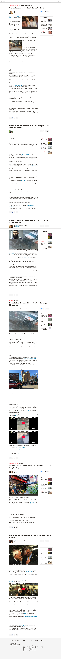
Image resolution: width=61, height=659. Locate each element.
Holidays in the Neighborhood (32, 650)
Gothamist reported (18, 415)
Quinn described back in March (28, 67)
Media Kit (42, 647)
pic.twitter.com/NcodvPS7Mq (20, 447)
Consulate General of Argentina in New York (30, 358)
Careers (42, 646)
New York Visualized (31, 644)
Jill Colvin (16, 11)
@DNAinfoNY (12, 451)
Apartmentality (31, 645)
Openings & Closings (31, 647)
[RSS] (35, 647)
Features (21, 1)
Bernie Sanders (25, 567)
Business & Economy (27, 5)
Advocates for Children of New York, (26, 154)
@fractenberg (17, 226)
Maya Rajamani (17, 540)
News (17, 1)
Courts (14, 217)
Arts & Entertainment (21, 5)
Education (14, 123)
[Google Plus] (35, 645)
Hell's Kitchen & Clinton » (44, 142)
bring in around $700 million (25, 599)
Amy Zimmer (17, 130)
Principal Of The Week (31, 648)
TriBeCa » (42, 318)
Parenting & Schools (25, 647)
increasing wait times (29, 571)
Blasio (10, 570)
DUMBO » (42, 138)
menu (15, 516)
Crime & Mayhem (18, 217)
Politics (32, 5)
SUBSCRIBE (37, 649)
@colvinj (16, 12)
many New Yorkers (19, 567)
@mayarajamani (17, 472)
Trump (25, 613)
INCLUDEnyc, (23, 180)
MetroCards (11, 581)
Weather (24, 652)
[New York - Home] (3, 1)
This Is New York (31, 649)
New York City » (43, 151)
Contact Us (42, 644)
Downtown (11, 123)
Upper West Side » (43, 23)
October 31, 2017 (19, 449)
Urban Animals (25, 651)
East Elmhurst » (43, 31)
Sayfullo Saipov (26, 257)
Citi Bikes (27, 410)
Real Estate (24, 649)
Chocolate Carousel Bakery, (18, 85)
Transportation (25, 650)
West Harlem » (43, 27)
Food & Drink (22, 463)
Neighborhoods (12, 1)
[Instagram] (35, 646)
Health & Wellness (25, 646)
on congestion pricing (22, 625)
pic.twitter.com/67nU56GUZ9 (28, 451)
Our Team (42, 645)
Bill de (36, 568)
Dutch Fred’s (32, 502)
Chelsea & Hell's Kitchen (13, 5)
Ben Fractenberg (17, 225)
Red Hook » (42, 146)
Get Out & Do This (31, 646)
